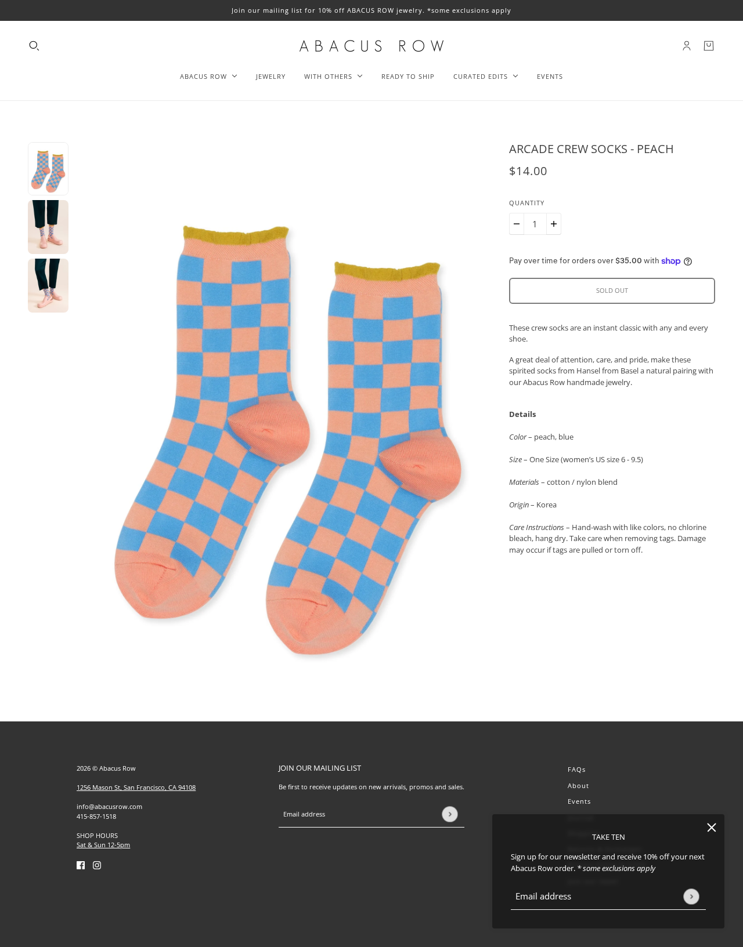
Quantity (526, 202)
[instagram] (97, 865)
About (578, 785)
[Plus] (553, 224)
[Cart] (708, 45)
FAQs (577, 769)
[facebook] (80, 865)
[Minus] (516, 224)
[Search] (34, 45)
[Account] (686, 45)
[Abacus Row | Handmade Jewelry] (371, 46)
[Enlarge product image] (288, 411)
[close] (711, 827)
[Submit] (691, 896)
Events (579, 801)
